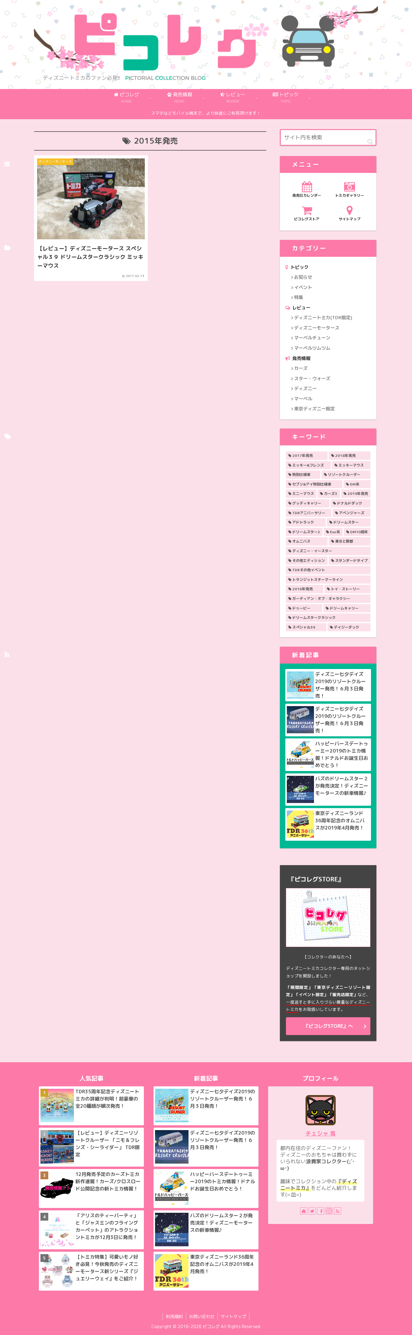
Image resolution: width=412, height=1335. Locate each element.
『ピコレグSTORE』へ (328, 1026)
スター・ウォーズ (312, 378)
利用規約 (174, 1316)
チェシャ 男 (321, 1133)
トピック (299, 267)
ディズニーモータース (316, 328)
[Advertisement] (150, 327)
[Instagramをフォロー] (329, 1211)
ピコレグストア (306, 218)
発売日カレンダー (306, 195)
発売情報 (301, 358)
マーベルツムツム (312, 348)
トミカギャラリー (349, 195)
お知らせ (303, 277)
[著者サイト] (303, 1211)
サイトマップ (349, 218)
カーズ (301, 368)
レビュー (301, 307)
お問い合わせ (201, 1316)
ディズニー (305, 388)
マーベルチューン (312, 338)
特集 (298, 297)
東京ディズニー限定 (314, 409)
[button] (370, 141)
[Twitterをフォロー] (312, 1211)
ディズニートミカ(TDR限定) (323, 317)
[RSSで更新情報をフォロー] (337, 1211)
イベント (303, 287)
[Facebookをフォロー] (320, 1211)
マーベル (303, 399)
